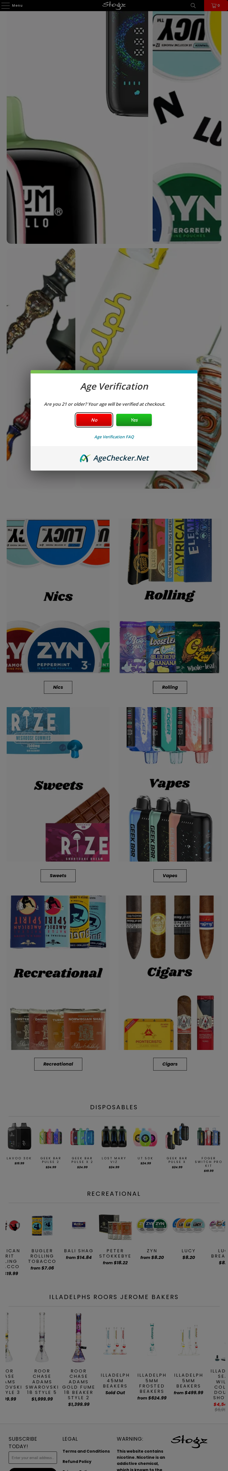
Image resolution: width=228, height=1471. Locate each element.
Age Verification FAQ (114, 436)
